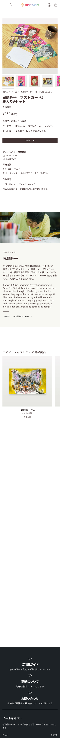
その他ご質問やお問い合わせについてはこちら (30, 703)
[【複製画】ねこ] (27, 381)
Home (5, 91)
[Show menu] (4, 5)
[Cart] (55, 5)
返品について (11, 158)
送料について (12, 155)
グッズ (14, 91)
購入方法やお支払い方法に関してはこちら (30, 669)
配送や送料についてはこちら (30, 686)
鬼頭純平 (6, 107)
